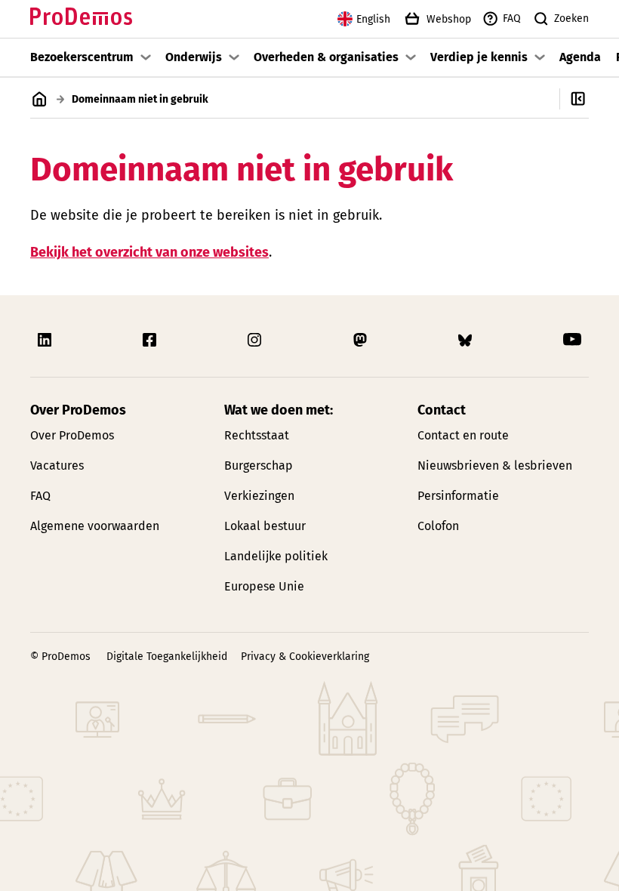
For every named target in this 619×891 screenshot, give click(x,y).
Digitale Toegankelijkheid (166, 656)
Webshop (449, 19)
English (373, 19)
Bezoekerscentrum (82, 57)
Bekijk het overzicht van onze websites (149, 252)
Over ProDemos (72, 435)
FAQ (512, 18)
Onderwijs (193, 57)
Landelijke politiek (276, 556)
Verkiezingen (259, 496)
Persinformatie (458, 496)
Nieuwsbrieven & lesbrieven (494, 465)
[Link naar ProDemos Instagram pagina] (256, 339)
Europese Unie (264, 586)
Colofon (438, 526)
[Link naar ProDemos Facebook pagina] (151, 339)
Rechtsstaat (256, 435)
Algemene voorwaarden (94, 526)
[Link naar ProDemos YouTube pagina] (572, 339)
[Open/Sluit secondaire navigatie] (589, 98)
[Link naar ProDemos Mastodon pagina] (361, 339)
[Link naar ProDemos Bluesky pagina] (466, 339)
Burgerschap (258, 465)
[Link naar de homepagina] (81, 19)
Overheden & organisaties (326, 57)
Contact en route (463, 435)
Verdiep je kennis (479, 57)
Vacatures (57, 465)
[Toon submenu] (146, 57)
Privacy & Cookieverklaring (305, 656)
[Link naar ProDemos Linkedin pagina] (46, 339)
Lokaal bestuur (265, 526)
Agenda (580, 57)
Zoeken (571, 18)
